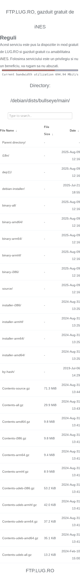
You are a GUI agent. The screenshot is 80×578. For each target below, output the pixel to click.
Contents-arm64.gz (15, 455)
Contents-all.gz (12, 405)
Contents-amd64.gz (16, 421)
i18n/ (5, 155)
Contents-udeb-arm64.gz (20, 521)
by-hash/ (8, 372)
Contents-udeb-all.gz (17, 554)
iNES (4, 59)
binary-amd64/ (12, 222)
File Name (7, 130)
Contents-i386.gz (14, 438)
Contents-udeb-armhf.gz (19, 505)
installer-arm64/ (13, 338)
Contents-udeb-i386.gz (18, 488)
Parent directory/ (14, 142)
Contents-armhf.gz (15, 471)
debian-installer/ (13, 189)
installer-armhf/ (12, 322)
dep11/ (7, 172)
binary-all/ (9, 205)
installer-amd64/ (13, 355)
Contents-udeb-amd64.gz (20, 538)
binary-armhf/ (11, 255)
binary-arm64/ (12, 238)
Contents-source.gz (16, 388)
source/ (7, 288)
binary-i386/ (10, 272)
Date (73, 130)
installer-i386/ (11, 305)
